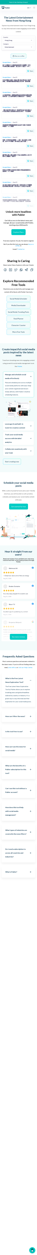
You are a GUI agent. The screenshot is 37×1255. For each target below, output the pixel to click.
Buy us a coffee (19, 56)
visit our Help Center (25, 667)
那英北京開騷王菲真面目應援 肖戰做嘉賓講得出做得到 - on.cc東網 (17, 170)
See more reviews (18, 637)
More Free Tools (18, 332)
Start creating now (12, 462)
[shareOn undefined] (21, 269)
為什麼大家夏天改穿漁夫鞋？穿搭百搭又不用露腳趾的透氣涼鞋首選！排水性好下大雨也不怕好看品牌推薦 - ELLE (17, 185)
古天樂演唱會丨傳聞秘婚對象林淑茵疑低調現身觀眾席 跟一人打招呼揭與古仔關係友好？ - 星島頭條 (17, 95)
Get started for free (18, 507)
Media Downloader (18, 305)
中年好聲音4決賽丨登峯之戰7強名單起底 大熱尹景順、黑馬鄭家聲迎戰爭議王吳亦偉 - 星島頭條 (17, 80)
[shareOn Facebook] (5, 269)
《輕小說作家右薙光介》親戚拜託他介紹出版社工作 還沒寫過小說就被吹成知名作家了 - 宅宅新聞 (17, 110)
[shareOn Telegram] (26, 269)
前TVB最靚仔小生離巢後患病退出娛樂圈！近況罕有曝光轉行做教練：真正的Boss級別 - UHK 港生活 (17, 65)
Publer (20, 366)
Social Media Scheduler (18, 299)
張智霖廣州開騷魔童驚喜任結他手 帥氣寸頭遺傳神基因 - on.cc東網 (17, 125)
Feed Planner (18, 319)
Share (31, 71)
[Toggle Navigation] (34, 7)
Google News (7, 62)
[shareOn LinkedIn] (10, 269)
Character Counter (18, 325)
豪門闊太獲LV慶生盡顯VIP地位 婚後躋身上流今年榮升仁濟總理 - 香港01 (17, 155)
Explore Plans (18, 232)
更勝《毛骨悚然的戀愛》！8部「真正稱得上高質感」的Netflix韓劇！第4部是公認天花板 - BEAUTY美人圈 (17, 140)
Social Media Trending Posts (18, 312)
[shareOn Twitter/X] (16, 269)
